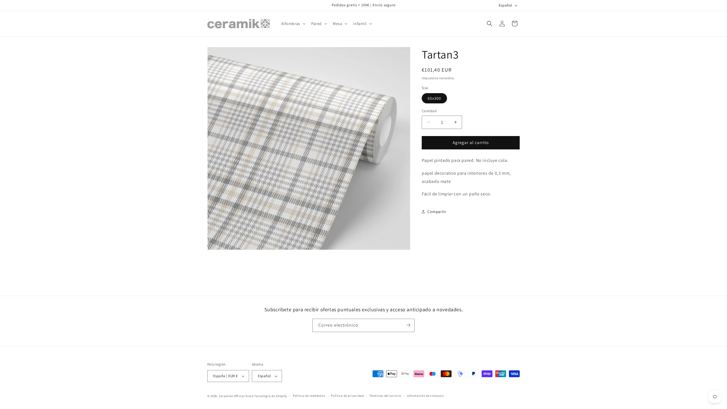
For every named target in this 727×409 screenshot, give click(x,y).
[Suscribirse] (408, 325)
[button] (293, 24)
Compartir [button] (436, 211)
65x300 (434, 98)
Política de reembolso (309, 396)
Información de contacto (425, 396)
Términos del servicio (385, 396)
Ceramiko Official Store (236, 396)
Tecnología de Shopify (270, 396)
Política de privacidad (347, 396)
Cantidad (429, 110)
